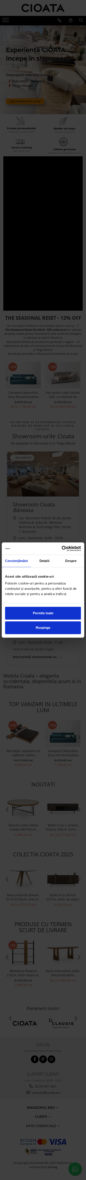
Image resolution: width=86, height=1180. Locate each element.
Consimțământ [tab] (16, 561)
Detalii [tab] (44, 561)
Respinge (43, 627)
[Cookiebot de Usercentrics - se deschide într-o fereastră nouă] (62, 548)
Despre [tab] (71, 561)
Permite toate (43, 613)
